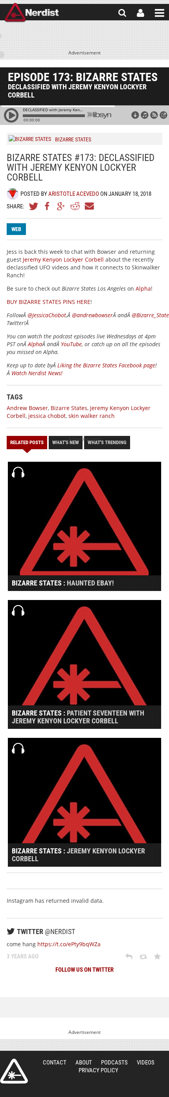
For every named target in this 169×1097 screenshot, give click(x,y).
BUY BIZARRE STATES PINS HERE (48, 301)
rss (154, 115)
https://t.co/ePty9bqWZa (69, 944)
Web (16, 229)
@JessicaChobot (47, 315)
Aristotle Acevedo (73, 193)
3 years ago (23, 956)
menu (159, 13)
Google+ (61, 206)
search (122, 13)
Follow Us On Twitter (84, 969)
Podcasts (114, 1062)
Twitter (34, 206)
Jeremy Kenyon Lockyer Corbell (63, 259)
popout (163, 115)
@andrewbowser (92, 315)
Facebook (47, 206)
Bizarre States (69, 408)
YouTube (71, 344)
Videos (145, 1062)
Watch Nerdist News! (36, 373)
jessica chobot (47, 415)
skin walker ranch (91, 415)
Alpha (143, 288)
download (135, 115)
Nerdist (31, 13)
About (83, 1062)
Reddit (75, 206)
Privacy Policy (98, 1070)
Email (89, 206)
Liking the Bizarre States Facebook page (106, 365)
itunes (145, 115)
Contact (54, 1062)
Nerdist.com (14, 1071)
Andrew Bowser (27, 408)
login (140, 13)
